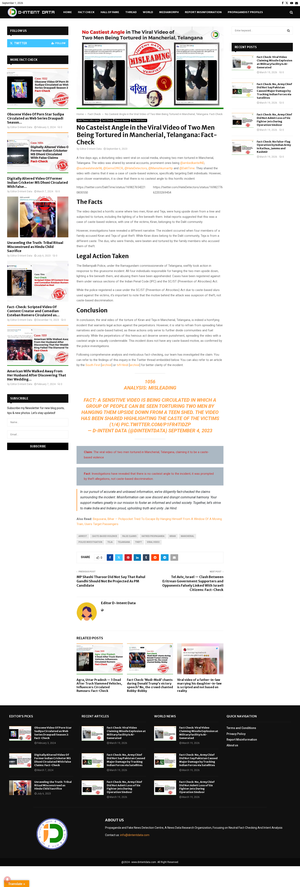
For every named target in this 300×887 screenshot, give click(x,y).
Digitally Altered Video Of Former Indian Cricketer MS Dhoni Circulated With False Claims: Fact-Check (52, 760)
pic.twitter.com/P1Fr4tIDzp (156, 424)
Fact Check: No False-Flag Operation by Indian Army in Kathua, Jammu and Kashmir (274, 147)
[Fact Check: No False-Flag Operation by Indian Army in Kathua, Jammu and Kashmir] (243, 147)
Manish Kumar (122, 120)
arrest (83, 536)
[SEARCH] (288, 31)
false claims (129, 536)
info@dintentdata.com (134, 835)
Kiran (173, 536)
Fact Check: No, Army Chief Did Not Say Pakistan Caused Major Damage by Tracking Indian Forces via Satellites (274, 91)
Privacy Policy (236, 733)
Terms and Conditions (241, 728)
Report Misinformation (203, 12)
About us (232, 745)
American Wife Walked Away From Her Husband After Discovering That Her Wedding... (36, 375)
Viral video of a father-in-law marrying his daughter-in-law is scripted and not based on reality (199, 685)
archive (106, 365)
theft (138, 542)
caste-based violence (104, 536)
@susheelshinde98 (89, 168)
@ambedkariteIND (192, 163)
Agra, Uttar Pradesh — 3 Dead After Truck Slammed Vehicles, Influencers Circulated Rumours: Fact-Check (99, 685)
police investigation (90, 542)
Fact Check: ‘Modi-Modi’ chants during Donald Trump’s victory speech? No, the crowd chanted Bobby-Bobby (150, 685)
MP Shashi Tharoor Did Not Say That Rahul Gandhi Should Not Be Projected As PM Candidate (111, 581)
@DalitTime (187, 168)
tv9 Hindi (122, 365)
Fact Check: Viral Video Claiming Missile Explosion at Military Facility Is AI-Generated (274, 62)
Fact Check (86, 12)
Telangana (124, 542)
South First (93, 365)
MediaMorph (169, 12)
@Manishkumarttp (160, 168)
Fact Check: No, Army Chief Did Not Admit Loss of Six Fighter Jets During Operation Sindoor (274, 120)
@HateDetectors (135, 168)
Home (67, 12)
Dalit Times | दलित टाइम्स (88, 120)
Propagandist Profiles (245, 12)
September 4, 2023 (190, 431)
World (148, 12)
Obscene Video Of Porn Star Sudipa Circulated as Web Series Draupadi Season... (35, 118)
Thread (131, 12)
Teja (110, 542)
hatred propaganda (153, 536)
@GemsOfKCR (113, 168)
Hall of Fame (110, 12)
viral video (153, 542)
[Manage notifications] (7, 879)
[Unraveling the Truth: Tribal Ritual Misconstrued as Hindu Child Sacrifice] (37, 217)
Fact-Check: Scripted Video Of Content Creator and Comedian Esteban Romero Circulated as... (33, 311)
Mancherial (187, 536)
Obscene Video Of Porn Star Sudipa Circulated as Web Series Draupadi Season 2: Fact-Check (53, 733)
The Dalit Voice (139, 120)
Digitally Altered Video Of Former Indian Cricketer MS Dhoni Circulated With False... (37, 182)
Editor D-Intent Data (91, 148)
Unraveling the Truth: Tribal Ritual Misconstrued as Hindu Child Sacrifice (35, 247)
